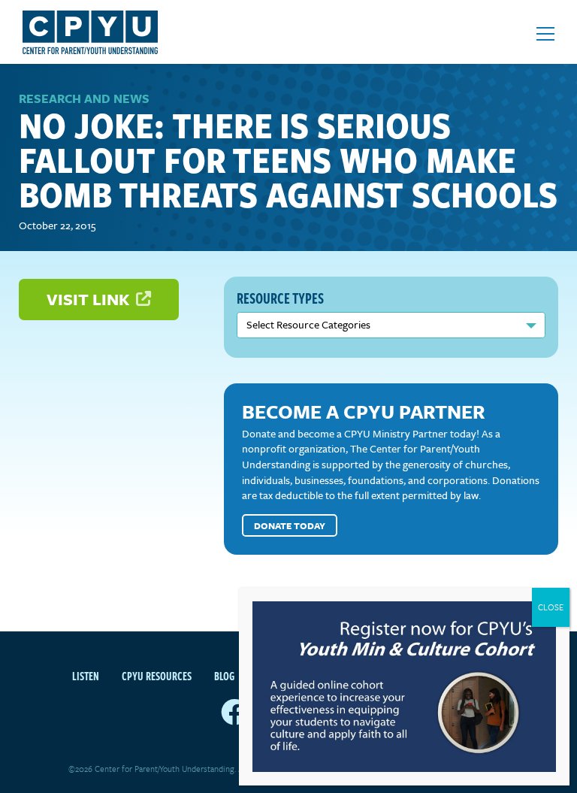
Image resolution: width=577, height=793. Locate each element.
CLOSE (550, 607)
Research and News (84, 98)
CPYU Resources (157, 675)
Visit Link (90, 298)
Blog (224, 675)
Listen (85, 675)
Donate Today (289, 525)
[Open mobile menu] (545, 34)
